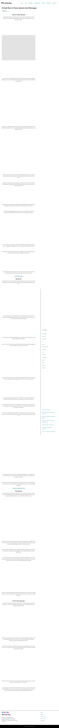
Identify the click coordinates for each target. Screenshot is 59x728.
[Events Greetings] (8, 3)
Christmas (44, 339)
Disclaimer (43, 720)
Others (43, 360)
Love (43, 352)
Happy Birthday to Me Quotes (48, 424)
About (42, 712)
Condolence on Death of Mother (18, 488)
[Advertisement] (18, 28)
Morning (43, 354)
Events (43, 344)
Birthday (43, 336)
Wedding (43, 367)
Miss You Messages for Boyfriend (48, 431)
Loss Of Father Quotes (18, 275)
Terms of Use (43, 718)
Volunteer (44, 365)
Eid (42, 341)
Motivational (44, 357)
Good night (44, 349)
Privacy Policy (43, 716)
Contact (42, 714)
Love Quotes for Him (46, 409)
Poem (43, 362)
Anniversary (44, 333)
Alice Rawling (4, 10)
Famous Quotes (45, 346)
